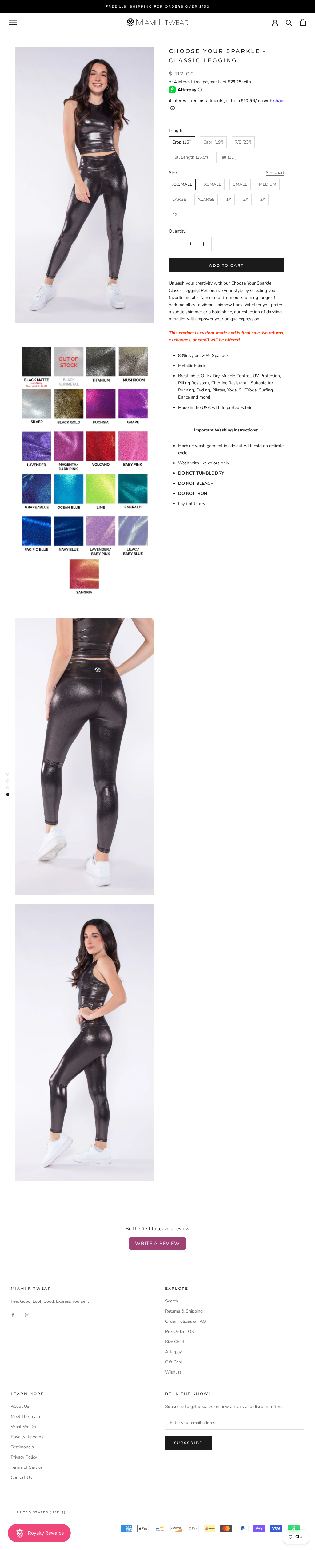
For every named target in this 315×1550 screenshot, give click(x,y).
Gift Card (173, 1362)
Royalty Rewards (27, 1437)
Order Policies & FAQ (185, 1321)
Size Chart (175, 1342)
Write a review (157, 1243)
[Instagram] (27, 1314)
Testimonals (22, 1447)
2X (245, 199)
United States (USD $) (40, 1512)
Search (171, 1301)
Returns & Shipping (184, 1311)
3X (262, 199)
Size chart (275, 173)
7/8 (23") (243, 142)
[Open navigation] (13, 22)
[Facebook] (13, 1314)
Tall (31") (228, 157)
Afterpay (173, 1352)
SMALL (240, 184)
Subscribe (188, 1442)
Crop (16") (182, 142)
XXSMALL (182, 184)
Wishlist (173, 1372)
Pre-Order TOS (179, 1331)
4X (174, 214)
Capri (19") (213, 142)
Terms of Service (26, 1467)
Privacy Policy (24, 1457)
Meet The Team (25, 1416)
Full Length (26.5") (190, 157)
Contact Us (21, 1477)
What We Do (23, 1427)
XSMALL (212, 184)
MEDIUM (267, 184)
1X (228, 199)
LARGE (179, 199)
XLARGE (206, 199)
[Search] (289, 22)
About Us (20, 1406)
